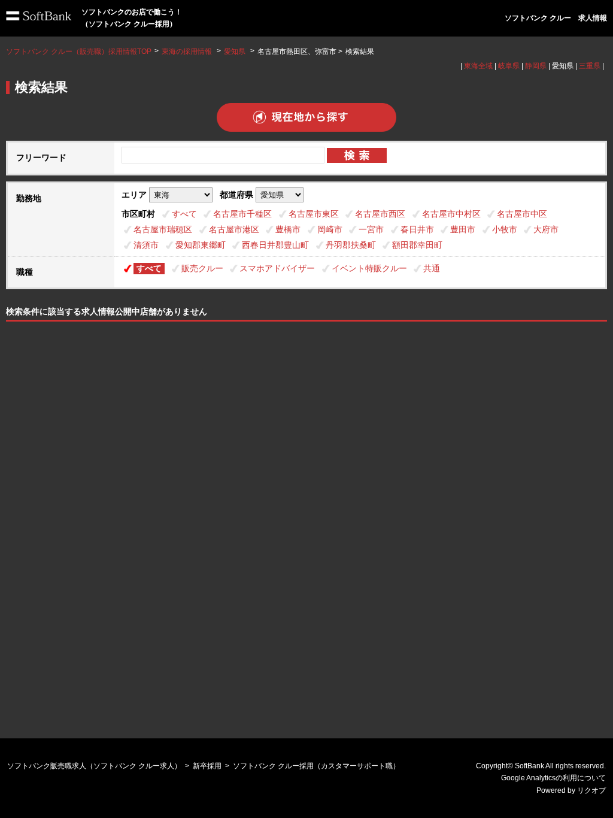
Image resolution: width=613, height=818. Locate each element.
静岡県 (536, 66)
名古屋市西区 (380, 214)
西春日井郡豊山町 (275, 245)
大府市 (546, 229)
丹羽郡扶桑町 (351, 245)
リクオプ (591, 790)
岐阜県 (509, 66)
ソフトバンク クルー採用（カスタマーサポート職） (316, 766)
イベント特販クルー (369, 268)
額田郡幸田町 (417, 245)
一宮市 (371, 229)
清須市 (146, 245)
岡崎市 (329, 229)
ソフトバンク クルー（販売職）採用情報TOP (78, 51)
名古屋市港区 (234, 229)
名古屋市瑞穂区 (162, 229)
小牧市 (504, 229)
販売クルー (202, 268)
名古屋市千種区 (242, 214)
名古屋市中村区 (451, 214)
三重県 (589, 66)
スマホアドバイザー (277, 268)
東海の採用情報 (188, 51)
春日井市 (417, 229)
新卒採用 (207, 766)
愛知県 (234, 51)
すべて (184, 214)
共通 (431, 268)
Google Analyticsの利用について (553, 778)
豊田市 (462, 229)
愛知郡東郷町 (200, 245)
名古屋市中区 (522, 214)
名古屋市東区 (314, 214)
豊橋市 (288, 229)
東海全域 (478, 66)
